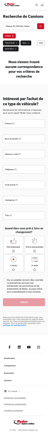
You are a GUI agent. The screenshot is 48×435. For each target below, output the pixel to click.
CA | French (12, 391)
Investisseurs (9, 358)
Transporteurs (10, 366)
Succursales (9, 373)
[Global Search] (36, 4)
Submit (24, 302)
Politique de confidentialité (15, 404)
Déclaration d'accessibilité (15, 398)
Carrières (8, 381)
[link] (9, 347)
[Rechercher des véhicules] (40, 26)
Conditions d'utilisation (13, 411)
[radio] (13, 245)
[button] (42, 5)
